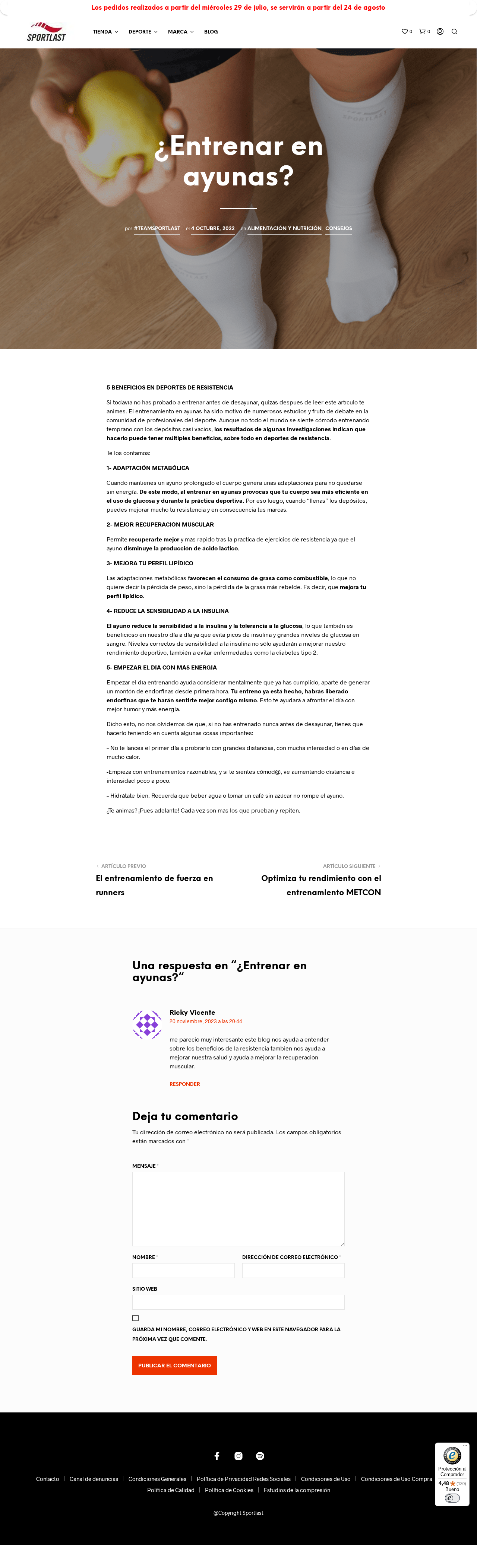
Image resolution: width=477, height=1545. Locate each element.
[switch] (452, 1498)
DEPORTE (140, 32)
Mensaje (145, 1166)
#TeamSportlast (157, 228)
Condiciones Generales (157, 1478)
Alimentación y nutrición (284, 228)
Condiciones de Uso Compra (396, 1478)
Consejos (338, 228)
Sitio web (144, 1289)
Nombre (145, 1257)
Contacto (47, 1478)
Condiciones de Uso (326, 1478)
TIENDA (102, 32)
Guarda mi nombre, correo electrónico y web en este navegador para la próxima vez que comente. (236, 1335)
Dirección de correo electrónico (291, 1257)
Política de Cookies (229, 1490)
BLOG (211, 32)
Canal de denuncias (94, 1478)
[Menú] (465, 1447)
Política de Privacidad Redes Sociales (244, 1478)
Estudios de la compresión (297, 1490)
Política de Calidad (171, 1490)
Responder (185, 1084)
